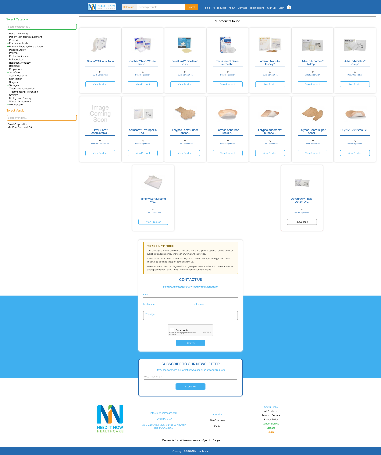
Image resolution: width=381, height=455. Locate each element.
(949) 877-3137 (164, 418)
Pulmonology (16, 59)
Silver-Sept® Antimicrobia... (100, 131)
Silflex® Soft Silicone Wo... (153, 200)
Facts (217, 426)
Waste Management (20, 101)
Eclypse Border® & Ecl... (355, 129)
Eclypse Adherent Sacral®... (228, 131)
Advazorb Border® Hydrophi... (313, 63)
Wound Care (16, 104)
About (232, 7)
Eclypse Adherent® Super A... (270, 131)
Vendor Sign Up (271, 423)
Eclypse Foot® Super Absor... (185, 131)
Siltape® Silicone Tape (100, 61)
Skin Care (14, 72)
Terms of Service (271, 415)
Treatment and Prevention (23, 91)
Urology (13, 94)
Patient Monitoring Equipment (25, 36)
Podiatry (13, 52)
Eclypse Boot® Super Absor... (312, 131)
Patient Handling (18, 33)
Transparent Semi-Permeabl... (227, 63)
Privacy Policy (270, 419)
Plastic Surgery (17, 49)
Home (206, 7)
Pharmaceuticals (18, 43)
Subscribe (190, 386)
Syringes (14, 85)
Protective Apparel (19, 56)
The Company (217, 420)
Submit (191, 342)
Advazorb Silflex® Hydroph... (355, 63)
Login (281, 7)
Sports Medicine (18, 75)
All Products (219, 7)
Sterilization (15, 78)
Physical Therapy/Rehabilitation (26, 46)
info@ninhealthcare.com (163, 412)
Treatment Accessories (22, 88)
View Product (100, 84)
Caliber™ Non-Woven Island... (142, 63)
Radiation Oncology (20, 62)
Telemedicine (257, 7)
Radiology (14, 65)
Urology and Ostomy (20, 98)
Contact (242, 7)
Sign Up (271, 7)
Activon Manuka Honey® (270, 63)
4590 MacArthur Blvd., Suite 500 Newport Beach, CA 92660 (163, 426)
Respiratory (15, 69)
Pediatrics (14, 40)
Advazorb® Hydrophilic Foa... (143, 131)
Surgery (13, 82)
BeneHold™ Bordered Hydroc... (185, 63)
